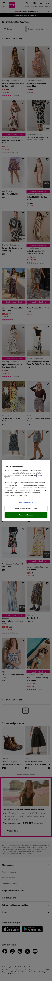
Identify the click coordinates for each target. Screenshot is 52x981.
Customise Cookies (26, 502)
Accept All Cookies (26, 515)
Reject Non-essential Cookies (26, 508)
